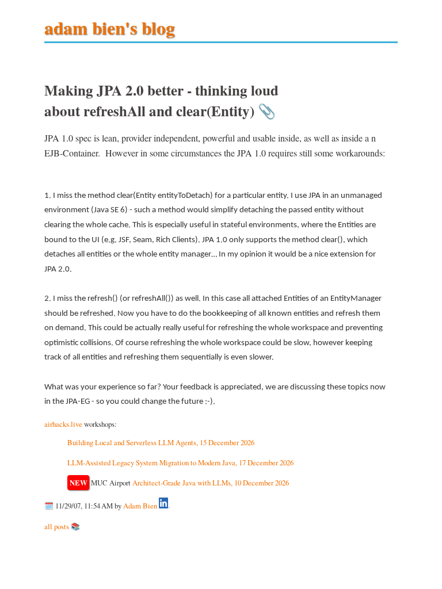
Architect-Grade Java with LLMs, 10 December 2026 (210, 482)
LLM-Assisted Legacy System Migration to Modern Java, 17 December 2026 (180, 462)
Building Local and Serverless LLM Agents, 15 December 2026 (160, 442)
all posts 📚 (62, 526)
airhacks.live (63, 424)
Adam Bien (140, 505)
